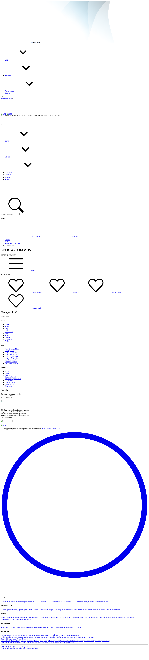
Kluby (7, 241)
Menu (33, 271)
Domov (7, 240)
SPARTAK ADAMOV (12, 243)
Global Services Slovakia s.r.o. (51, 429)
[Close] (1, 124)
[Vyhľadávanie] (28, 114)
